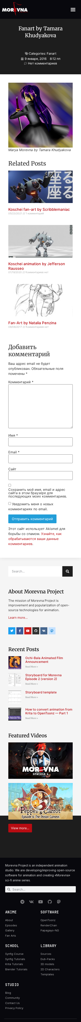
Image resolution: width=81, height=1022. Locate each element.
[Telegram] (22, 902)
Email (14, 452)
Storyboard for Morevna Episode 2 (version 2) (43, 677)
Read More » (31, 666)
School (12, 945)
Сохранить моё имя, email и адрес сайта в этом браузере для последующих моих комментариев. (37, 493)
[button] (73, 9)
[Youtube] (27, 630)
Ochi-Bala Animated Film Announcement (44, 660)
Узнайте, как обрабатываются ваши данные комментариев (35, 539)
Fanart (51, 53)
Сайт (12, 469)
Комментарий (20, 382)
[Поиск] (67, 571)
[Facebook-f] (19, 630)
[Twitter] (11, 630)
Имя (13, 435)
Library (48, 945)
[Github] (35, 630)
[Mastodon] (59, 902)
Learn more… (18, 618)
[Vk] (43, 630)
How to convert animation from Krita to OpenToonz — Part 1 (48, 711)
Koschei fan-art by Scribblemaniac (39, 209)
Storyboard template (41, 692)
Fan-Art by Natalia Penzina (32, 323)
